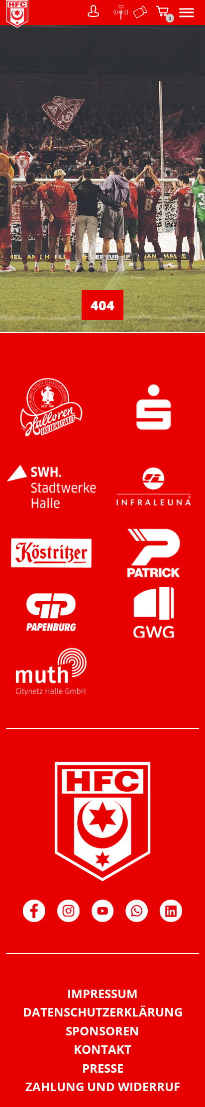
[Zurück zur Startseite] (17, 24)
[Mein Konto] (93, 12)
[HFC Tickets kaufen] (140, 12)
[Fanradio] (117, 12)
